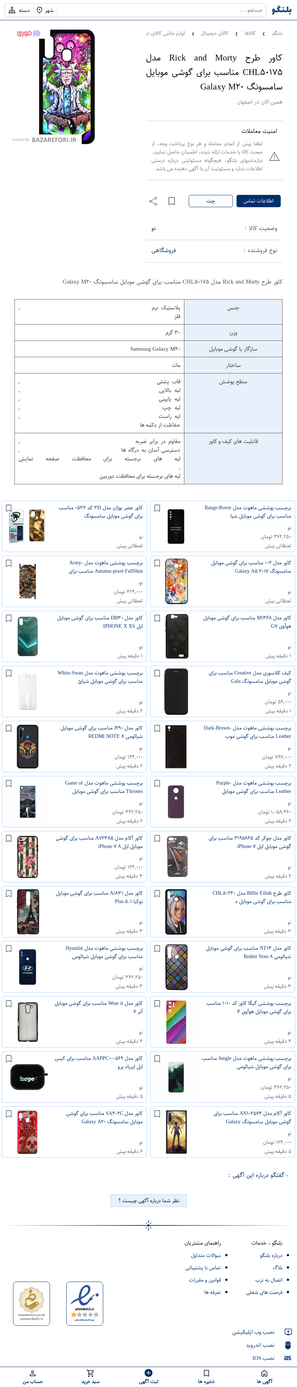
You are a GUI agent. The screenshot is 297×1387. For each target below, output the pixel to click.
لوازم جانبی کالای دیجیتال (159, 33)
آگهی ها (264, 1381)
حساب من (33, 1381)
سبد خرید (90, 1381)
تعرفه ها (212, 1292)
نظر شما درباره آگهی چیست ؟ (148, 1200)
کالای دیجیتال (215, 33)
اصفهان (244, 102)
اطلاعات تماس (258, 201)
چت (210, 201)
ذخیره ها (206, 1381)
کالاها (250, 33)
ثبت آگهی (148, 1381)
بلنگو (277, 33)
